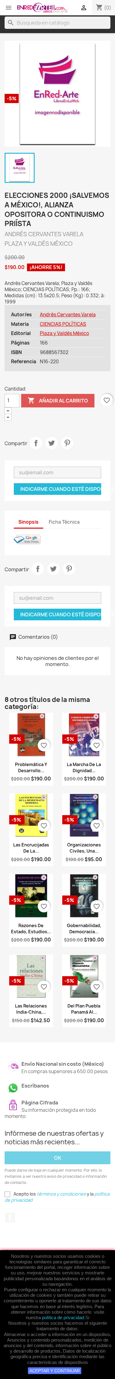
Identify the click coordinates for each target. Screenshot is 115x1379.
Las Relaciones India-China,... (31, 1009)
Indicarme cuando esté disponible (60, 489)
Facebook (10, 1218)
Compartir (36, 443)
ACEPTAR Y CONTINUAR (54, 1370)
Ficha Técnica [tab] (64, 522)
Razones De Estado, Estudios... (31, 928)
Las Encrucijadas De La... (31, 848)
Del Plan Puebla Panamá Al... (83, 1009)
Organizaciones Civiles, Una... (84, 848)
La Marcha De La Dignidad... (84, 767)
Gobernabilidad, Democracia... (84, 928)
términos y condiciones (61, 1194)
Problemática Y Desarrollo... (31, 767)
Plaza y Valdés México (64, 333)
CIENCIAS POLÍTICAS (63, 324)
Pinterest (67, 443)
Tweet (51, 443)
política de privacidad (63, 1317)
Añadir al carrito (58, 400)
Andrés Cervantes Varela (68, 314)
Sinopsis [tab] (28, 522)
